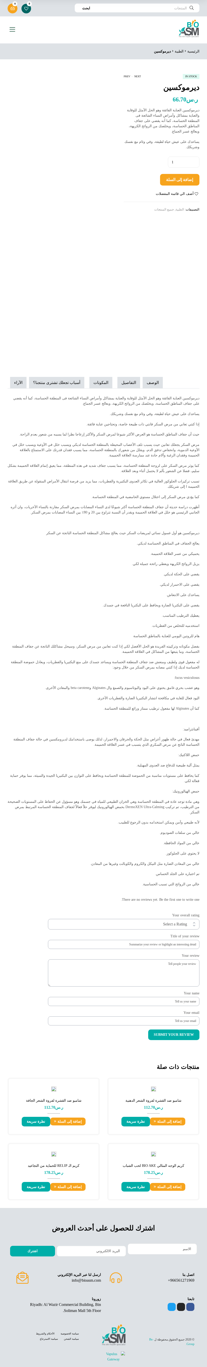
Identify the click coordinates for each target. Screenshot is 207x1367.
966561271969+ (181, 1280)
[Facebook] (190, 1307)
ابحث (86, 8)
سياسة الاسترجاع (49, 1338)
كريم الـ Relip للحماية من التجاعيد (54, 1166)
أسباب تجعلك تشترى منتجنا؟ (56, 382)
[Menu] (11, 29)
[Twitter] (172, 1307)
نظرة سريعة (135, 1121)
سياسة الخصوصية (70, 1333)
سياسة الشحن (71, 1338)
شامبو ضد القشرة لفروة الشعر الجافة (54, 1100)
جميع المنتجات (164, 209)
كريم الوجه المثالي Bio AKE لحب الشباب (153, 1166)
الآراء (18, 382)
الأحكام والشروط (45, 1333)
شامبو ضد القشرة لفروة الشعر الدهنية (153, 1100)
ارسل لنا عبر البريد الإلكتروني (79, 1275)
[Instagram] (181, 1307)
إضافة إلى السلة (179, 179)
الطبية (179, 51)
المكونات (100, 382)
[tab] (154, 382)
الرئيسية (193, 51)
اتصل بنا (188, 1275)
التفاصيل (128, 382)
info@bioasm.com (86, 1280)
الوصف (153, 382)
